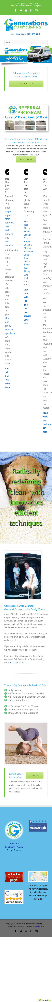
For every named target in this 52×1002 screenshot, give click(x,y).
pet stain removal (9, 230)
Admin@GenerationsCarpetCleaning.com (26, 6)
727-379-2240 (17, 662)
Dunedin (28, 244)
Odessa (27, 261)
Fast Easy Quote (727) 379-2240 (26, 34)
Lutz (26, 274)
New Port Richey (27, 225)
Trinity (26, 264)
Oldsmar (27, 248)
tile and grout (8, 322)
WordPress (40, 926)
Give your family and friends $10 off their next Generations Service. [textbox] (26, 141)
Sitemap (17, 850)
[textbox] (26, 134)
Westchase (28, 251)
